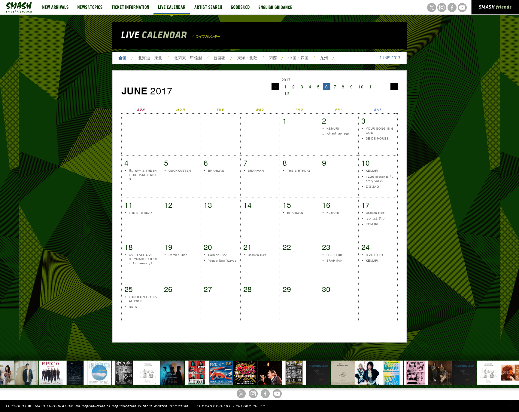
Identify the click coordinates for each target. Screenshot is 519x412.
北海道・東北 (150, 58)
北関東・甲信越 (188, 58)
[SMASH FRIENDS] (495, 8)
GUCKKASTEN (179, 170)
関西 (273, 58)
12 (286, 93)
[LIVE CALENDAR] (171, 7)
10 (360, 87)
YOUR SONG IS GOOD (380, 130)
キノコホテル (375, 218)
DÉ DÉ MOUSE (337, 134)
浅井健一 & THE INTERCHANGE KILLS (143, 175)
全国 (123, 58)
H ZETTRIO (335, 255)
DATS (133, 307)
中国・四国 (298, 58)
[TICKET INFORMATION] (130, 7)
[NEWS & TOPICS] (90, 7)
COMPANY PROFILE (214, 406)
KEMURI (332, 128)
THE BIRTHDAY (299, 170)
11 (371, 87)
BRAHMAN (216, 170)
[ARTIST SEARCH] (208, 7)
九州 (324, 58)
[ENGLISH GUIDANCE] (275, 7)
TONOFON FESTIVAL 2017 (143, 299)
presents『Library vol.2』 (380, 178)
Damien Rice (375, 212)
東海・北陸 (247, 58)
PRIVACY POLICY (250, 406)
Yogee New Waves (222, 260)
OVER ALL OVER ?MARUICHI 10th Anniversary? (143, 259)
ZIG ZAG (372, 186)
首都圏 (220, 58)
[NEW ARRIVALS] (55, 7)
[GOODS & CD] (240, 7)
